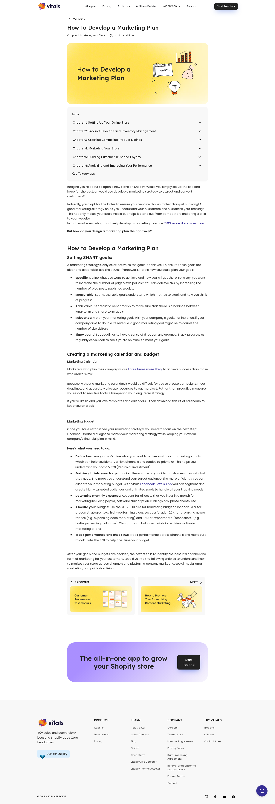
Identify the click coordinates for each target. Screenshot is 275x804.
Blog (133, 741)
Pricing (107, 6)
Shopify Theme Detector (145, 768)
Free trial (209, 727)
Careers (172, 727)
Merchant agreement (180, 741)
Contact (172, 783)
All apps (91, 6)
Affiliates (124, 6)
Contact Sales (212, 741)
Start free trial (226, 6)
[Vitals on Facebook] (233, 796)
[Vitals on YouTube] (224, 796)
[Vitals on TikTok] (215, 796)
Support (192, 6)
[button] (172, 6)
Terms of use (175, 734)
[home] (57, 6)
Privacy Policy (175, 748)
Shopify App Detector (144, 761)
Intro (75, 114)
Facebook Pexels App (156, 484)
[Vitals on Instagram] (206, 796)
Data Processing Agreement (177, 756)
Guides (135, 748)
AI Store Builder (146, 6)
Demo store (101, 734)
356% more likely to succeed (184, 223)
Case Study (138, 755)
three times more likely (145, 369)
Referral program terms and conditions (181, 767)
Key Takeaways (83, 173)
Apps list (99, 727)
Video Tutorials (140, 734)
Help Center (138, 727)
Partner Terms (176, 776)
